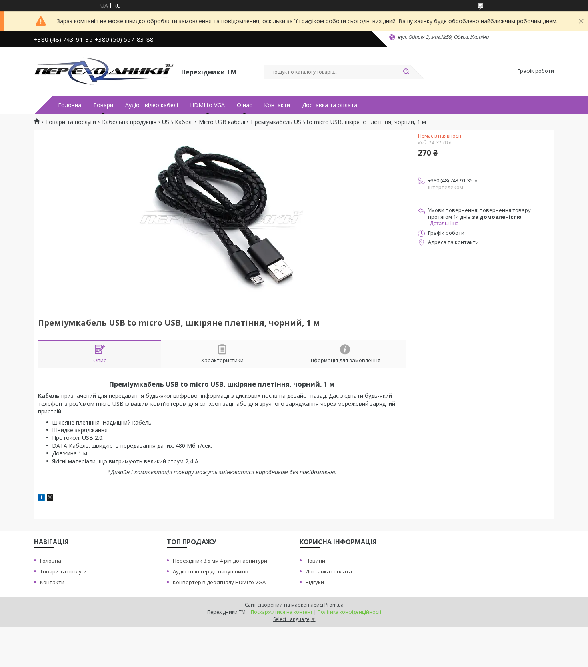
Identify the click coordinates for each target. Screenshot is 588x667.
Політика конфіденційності (349, 612)
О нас (244, 105)
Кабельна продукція (129, 122)
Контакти (277, 105)
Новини (315, 560)
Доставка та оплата (329, 105)
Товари (103, 105)
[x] (50, 498)
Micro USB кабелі (222, 122)
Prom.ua (334, 604)
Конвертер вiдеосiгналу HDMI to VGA (219, 582)
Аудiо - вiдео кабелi (151, 105)
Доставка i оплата (329, 571)
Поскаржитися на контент (281, 612)
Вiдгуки (315, 582)
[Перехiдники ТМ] (104, 71)
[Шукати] (406, 72)
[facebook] (41, 498)
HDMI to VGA (207, 105)
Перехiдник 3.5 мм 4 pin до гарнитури (220, 560)
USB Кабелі (177, 122)
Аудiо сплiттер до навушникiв (210, 571)
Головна (69, 105)
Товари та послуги (70, 122)
